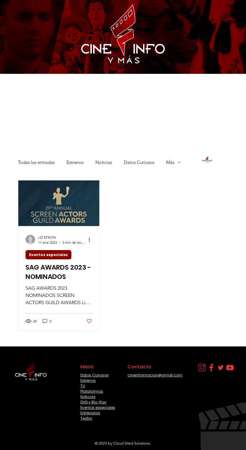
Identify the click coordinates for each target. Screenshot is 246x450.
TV (82, 385)
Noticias (103, 162)
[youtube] (230, 367)
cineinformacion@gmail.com (155, 375)
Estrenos (75, 162)
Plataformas (91, 391)
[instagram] (202, 367)
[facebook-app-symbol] (211, 367)
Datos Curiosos (139, 162)
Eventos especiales (48, 254)
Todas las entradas (36, 162)
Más (170, 162)
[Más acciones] (91, 239)
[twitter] (220, 367)
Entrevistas (90, 412)
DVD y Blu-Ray (93, 402)
